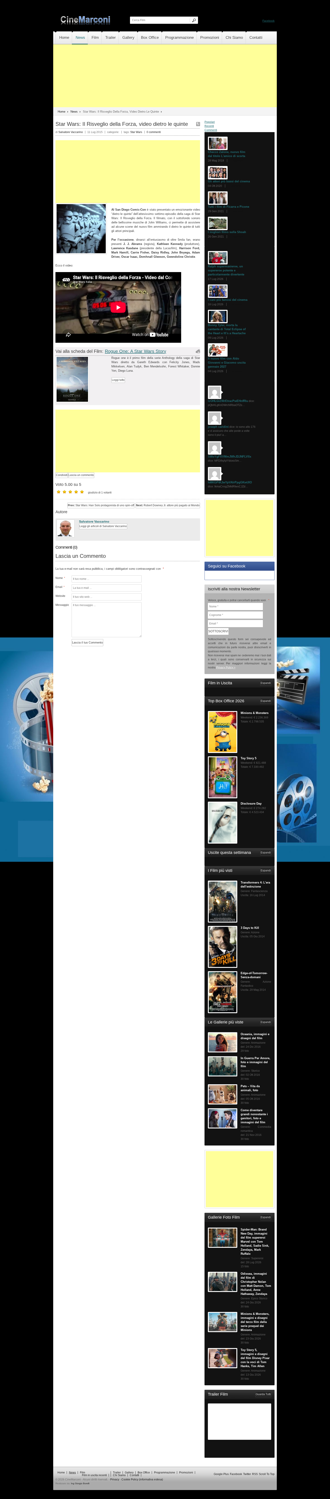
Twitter (247, 1474)
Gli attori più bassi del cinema (229, 181)
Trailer (110, 37)
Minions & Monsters (254, 713)
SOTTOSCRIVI (218, 631)
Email (60, 587)
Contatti (255, 37)
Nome (60, 578)
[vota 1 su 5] (58, 491)
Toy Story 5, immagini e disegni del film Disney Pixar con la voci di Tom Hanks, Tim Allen (255, 1358)
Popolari (210, 122)
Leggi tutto (118, 380)
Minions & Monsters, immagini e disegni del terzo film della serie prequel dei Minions (255, 1322)
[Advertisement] (165, 75)
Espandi (266, 683)
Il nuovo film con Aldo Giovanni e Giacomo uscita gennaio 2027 (227, 362)
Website (60, 596)
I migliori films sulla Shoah (227, 232)
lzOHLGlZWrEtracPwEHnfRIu (228, 401)
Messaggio (61, 605)
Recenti (209, 126)
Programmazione (179, 37)
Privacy (114, 1479)
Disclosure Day (251, 803)
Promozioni (209, 37)
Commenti (211, 130)
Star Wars (136, 132)
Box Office (150, 37)
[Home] (86, 24)
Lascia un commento (81, 475)
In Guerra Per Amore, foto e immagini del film (255, 1062)
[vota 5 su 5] (82, 491)
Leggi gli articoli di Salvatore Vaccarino (103, 526)
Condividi (62, 475)
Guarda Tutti (263, 1394)
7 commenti (236, 160)
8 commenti (235, 304)
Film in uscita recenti (94, 1475)
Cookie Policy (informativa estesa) (142, 1479)
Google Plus (221, 1474)
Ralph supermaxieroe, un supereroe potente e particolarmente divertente (226, 270)
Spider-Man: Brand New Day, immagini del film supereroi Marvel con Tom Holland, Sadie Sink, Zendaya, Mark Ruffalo (255, 1241)
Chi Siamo (234, 37)
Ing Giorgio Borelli (80, 1483)
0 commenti (154, 132)
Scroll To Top (267, 1474)
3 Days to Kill (250, 928)
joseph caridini (218, 426)
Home (64, 37)
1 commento (235, 337)
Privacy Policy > (225, 667)
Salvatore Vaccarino (94, 521)
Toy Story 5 (248, 758)
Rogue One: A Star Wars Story (135, 351)
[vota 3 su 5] (70, 491)
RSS (255, 1474)
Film (95, 37)
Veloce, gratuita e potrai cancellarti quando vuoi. (238, 600)
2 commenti (236, 236)
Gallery (128, 37)
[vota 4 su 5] (76, 491)
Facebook (268, 20)
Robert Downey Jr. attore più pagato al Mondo (168, 505)
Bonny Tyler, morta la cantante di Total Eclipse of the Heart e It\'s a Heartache (227, 329)
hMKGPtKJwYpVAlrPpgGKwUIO (230, 482)
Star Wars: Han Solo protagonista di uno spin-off (101, 505)
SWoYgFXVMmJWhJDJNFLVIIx (229, 456)
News (80, 37)
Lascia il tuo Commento (87, 642)
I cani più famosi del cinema (227, 299)
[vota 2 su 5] (64, 491)
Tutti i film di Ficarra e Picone (228, 206)
